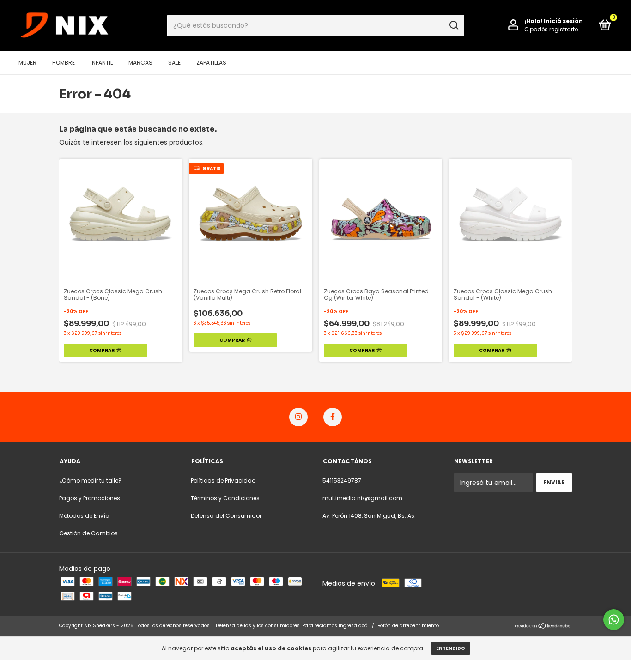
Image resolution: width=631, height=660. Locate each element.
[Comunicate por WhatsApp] (613, 619)
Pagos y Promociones (89, 498)
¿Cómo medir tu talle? (90, 480)
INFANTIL (102, 63)
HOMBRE (63, 63)
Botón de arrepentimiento (408, 625)
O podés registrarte (551, 29)
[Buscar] (453, 25)
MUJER (27, 63)
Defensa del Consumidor (226, 516)
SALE (174, 63)
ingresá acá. (354, 625)
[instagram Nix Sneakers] (298, 417)
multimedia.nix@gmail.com (362, 498)
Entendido (450, 648)
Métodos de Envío (84, 516)
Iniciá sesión (563, 21)
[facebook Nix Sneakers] (332, 417)
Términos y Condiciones (225, 498)
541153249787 (341, 480)
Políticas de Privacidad (223, 480)
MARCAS (140, 63)
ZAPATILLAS (211, 63)
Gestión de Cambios (88, 533)
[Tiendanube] (543, 626)
